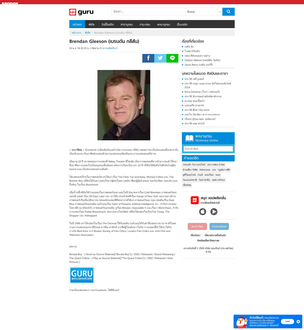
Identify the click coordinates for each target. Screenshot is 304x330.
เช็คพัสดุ (187, 185)
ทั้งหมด (191, 11)
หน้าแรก (77, 25)
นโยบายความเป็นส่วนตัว (257, 325)
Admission (205, 169)
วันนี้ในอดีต (108, 25)
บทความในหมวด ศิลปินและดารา (205, 74)
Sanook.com (10, 2)
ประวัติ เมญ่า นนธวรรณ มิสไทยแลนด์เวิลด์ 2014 (208, 85)
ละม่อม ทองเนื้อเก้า (195, 101)
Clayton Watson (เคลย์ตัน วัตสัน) (202, 60)
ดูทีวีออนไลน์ (189, 175)
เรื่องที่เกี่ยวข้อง (193, 41)
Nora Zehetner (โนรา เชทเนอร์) (202, 91)
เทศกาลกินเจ (218, 180)
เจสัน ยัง (189, 46)
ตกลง (287, 321)
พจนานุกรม (163, 25)
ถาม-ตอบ (145, 25)
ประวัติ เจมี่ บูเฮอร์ (194, 79)
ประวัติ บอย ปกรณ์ (194, 123)
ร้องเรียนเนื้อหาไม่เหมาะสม (208, 240)
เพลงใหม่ (209, 175)
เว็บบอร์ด (182, 25)
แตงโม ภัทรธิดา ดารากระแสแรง (202, 114)
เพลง (218, 175)
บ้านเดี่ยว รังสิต (190, 169)
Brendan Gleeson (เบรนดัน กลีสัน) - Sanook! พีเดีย (87, 12)
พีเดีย (91, 25)
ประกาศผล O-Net (216, 164)
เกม (214, 169)
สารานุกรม (127, 25)
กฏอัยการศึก (224, 169)
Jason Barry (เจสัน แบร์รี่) (199, 64)
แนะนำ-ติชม (197, 227)
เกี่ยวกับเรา (195, 235)
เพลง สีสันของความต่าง (197, 55)
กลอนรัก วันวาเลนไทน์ (194, 164)
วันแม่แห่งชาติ (190, 180)
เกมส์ (200, 175)
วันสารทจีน (204, 180)
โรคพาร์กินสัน (192, 51)
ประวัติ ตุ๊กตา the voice (197, 109)
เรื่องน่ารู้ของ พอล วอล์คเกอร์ (200, 119)
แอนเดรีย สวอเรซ (194, 105)
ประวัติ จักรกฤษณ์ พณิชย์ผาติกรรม (203, 96)
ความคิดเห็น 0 (110, 48)
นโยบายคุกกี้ (274, 325)
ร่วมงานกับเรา (219, 227)
